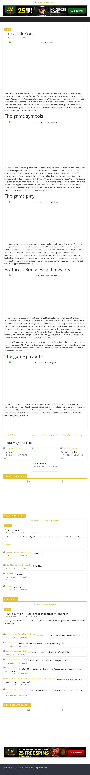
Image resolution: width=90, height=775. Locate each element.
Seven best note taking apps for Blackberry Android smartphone (60, 635)
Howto (8, 610)
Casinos (8, 526)
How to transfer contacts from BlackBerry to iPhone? (59, 435)
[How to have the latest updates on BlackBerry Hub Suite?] (15, 651)
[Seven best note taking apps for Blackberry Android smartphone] (19, 634)
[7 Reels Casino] (45, 521)
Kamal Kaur (21, 37)
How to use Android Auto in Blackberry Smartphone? (50, 660)
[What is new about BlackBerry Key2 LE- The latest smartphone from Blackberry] (15, 689)
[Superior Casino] (16, 552)
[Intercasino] (8, 586)
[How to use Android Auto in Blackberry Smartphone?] (16, 659)
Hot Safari (9, 435)
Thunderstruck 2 (40, 463)
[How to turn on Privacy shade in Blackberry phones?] (45, 604)
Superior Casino (38, 553)
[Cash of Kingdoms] (69, 448)
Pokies (8, 29)
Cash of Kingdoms (70, 452)
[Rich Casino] (8, 573)
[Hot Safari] (11, 448)
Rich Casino (19, 574)
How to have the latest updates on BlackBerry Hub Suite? (49, 652)
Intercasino (18, 587)
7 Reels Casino (13, 530)
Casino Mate (37, 566)
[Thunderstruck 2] (45, 448)
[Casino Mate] (17, 565)
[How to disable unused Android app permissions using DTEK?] (10, 642)
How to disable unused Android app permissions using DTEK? (42, 643)
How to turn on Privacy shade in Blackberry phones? (36, 613)
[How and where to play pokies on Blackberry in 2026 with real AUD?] (29, 678)
